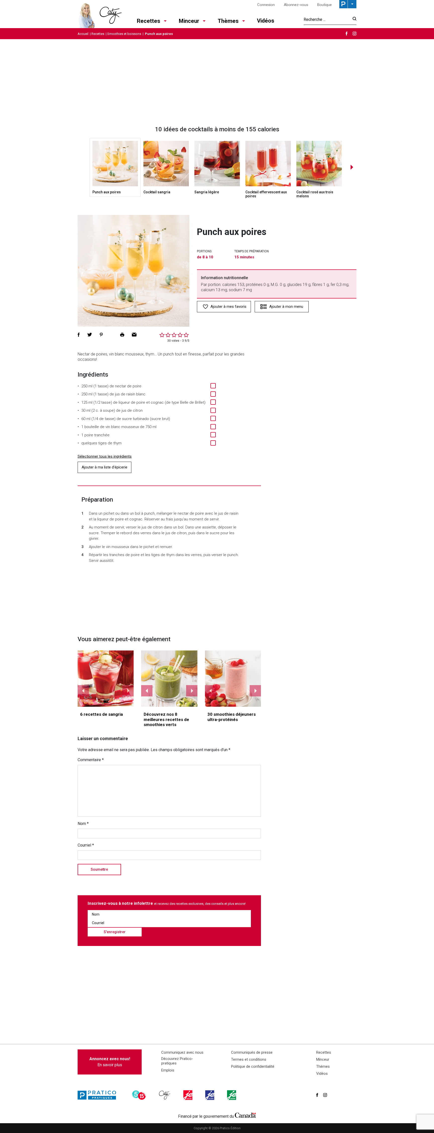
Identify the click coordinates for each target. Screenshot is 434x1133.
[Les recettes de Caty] (100, 14)
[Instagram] (354, 33)
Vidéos (265, 21)
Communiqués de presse (252, 1052)
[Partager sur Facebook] (79, 335)
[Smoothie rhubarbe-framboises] (233, 678)
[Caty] (165, 1095)
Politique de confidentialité (252, 1066)
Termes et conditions (248, 1059)
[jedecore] (210, 1095)
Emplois (167, 1070)
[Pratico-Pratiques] (99, 1095)
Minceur (189, 21)
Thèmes (228, 21)
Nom (83, 823)
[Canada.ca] (245, 1115)
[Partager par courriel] (134, 335)
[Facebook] (347, 33)
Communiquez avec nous (182, 1052)
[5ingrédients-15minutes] (139, 1095)
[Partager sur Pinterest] (101, 335)
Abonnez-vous (296, 5)
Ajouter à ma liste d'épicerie (104, 467)
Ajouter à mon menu (286, 306)
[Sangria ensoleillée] (106, 678)
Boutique (324, 5)
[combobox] (327, 19)
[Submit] (353, 19)
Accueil (83, 34)
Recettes (148, 21)
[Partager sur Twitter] (89, 335)
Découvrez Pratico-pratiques (177, 1060)
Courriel (86, 845)
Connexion (266, 5)
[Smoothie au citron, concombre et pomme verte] (169, 678)
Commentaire (91, 759)
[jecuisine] (188, 1095)
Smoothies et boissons (124, 34)
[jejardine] (232, 1095)
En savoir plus (109, 1061)
